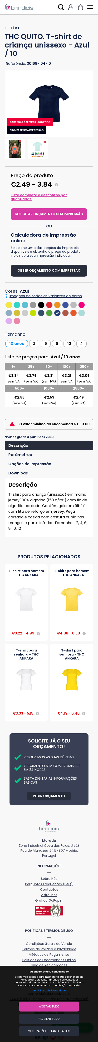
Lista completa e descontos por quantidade (39, 197)
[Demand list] (80, 7)
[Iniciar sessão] (71, 7)
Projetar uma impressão (27, 130)
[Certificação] (49, 910)
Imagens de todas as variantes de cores (46, 296)
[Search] (61, 7)
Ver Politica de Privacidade (49, 990)
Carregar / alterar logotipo (30, 122)
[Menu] (89, 7)
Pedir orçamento (49, 796)
